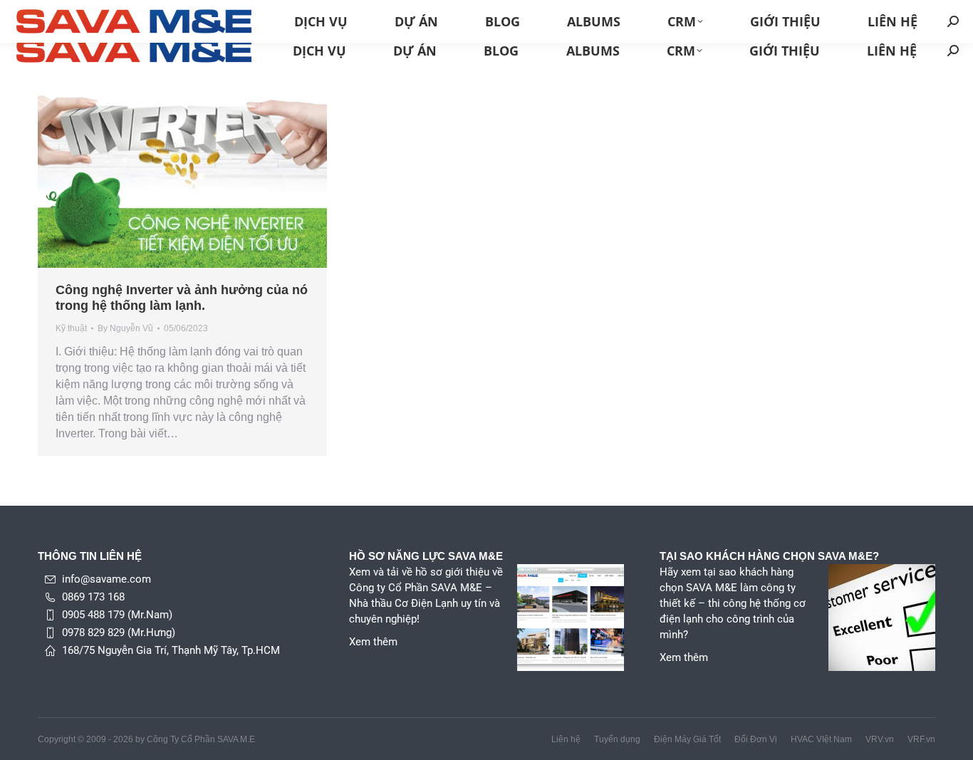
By (125, 328)
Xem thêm (373, 641)
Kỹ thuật (71, 328)
